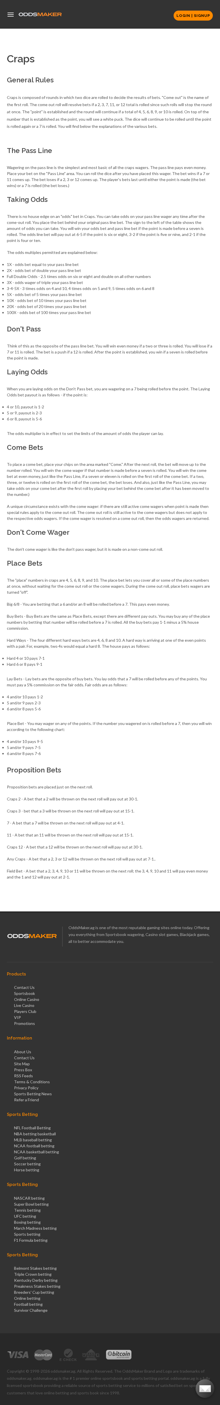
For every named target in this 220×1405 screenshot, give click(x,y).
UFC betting (25, 1216)
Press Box (23, 1069)
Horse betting (26, 1169)
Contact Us (24, 987)
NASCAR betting (29, 1198)
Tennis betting (27, 1210)
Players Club (25, 1011)
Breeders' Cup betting (34, 1292)
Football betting (28, 1304)
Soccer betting (27, 1163)
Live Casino (24, 1005)
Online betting (27, 1298)
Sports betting (27, 1234)
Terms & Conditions (32, 1081)
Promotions (24, 1023)
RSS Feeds (23, 1075)
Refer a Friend (26, 1099)
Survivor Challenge (31, 1310)
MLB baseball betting (33, 1139)
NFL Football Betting (32, 1127)
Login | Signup (193, 15)
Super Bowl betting (31, 1204)
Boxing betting (27, 1222)
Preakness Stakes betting (37, 1286)
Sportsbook (24, 993)
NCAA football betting (34, 1145)
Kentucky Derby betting (36, 1280)
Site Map (22, 1063)
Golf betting (25, 1157)
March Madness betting (35, 1228)
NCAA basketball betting (36, 1151)
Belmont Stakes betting (35, 1268)
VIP (17, 1017)
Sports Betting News (33, 1093)
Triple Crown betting (33, 1274)
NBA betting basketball (35, 1133)
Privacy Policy (26, 1087)
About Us (22, 1051)
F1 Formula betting (31, 1240)
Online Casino (26, 999)
